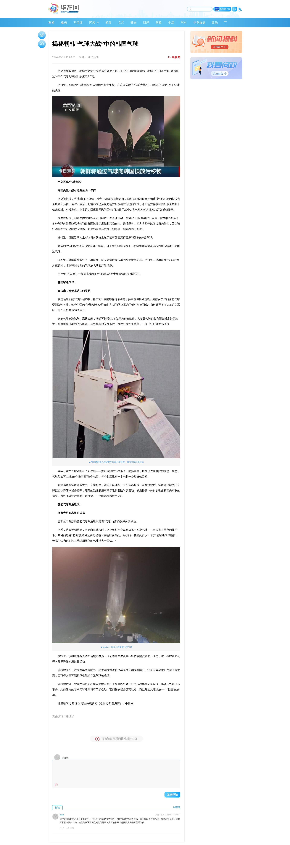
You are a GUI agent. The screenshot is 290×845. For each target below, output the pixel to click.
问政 (159, 22)
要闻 (51, 22)
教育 (108, 22)
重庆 (64, 22)
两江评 (77, 22)
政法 (215, 22)
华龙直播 (199, 22)
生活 (171, 22)
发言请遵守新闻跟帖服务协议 (119, 738)
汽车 (184, 22)
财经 (146, 22)
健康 (133, 22)
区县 (92, 22)
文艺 (121, 22)
